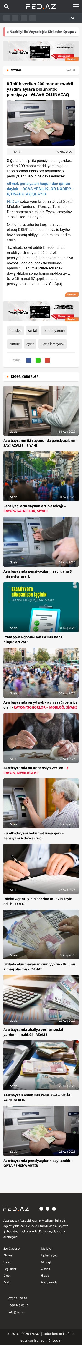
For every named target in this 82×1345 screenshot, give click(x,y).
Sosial (7, 1262)
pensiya (15, 330)
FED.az (13, 201)
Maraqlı (46, 1262)
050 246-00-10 (18, 1305)
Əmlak (45, 1269)
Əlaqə (45, 1276)
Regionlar (9, 1269)
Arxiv (6, 1282)
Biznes (7, 1255)
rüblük (15, 344)
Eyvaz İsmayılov (52, 344)
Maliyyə (46, 1248)
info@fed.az (16, 1312)
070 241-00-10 (17, 1298)
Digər (7, 1276)
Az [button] (73, 17)
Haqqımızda (49, 1282)
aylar (30, 344)
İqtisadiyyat (49, 1255)
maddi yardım (54, 330)
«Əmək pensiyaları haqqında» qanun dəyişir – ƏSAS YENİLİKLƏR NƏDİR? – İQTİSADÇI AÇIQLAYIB (40, 189)
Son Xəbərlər (12, 1248)
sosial (32, 330)
